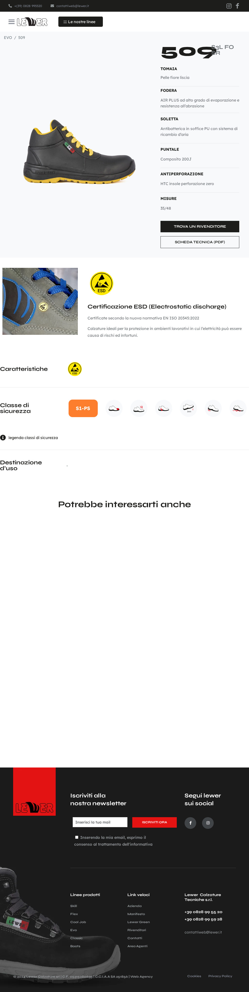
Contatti (134, 938)
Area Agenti (137, 946)
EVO (8, 37)
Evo (73, 930)
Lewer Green (138, 922)
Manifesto (136, 914)
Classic (76, 938)
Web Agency (141, 977)
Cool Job (78, 922)
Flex (74, 914)
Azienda (134, 906)
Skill (73, 906)
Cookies (194, 976)
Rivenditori (136, 930)
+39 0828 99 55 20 (203, 911)
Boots (75, 946)
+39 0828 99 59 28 (203, 919)
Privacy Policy (220, 976)
